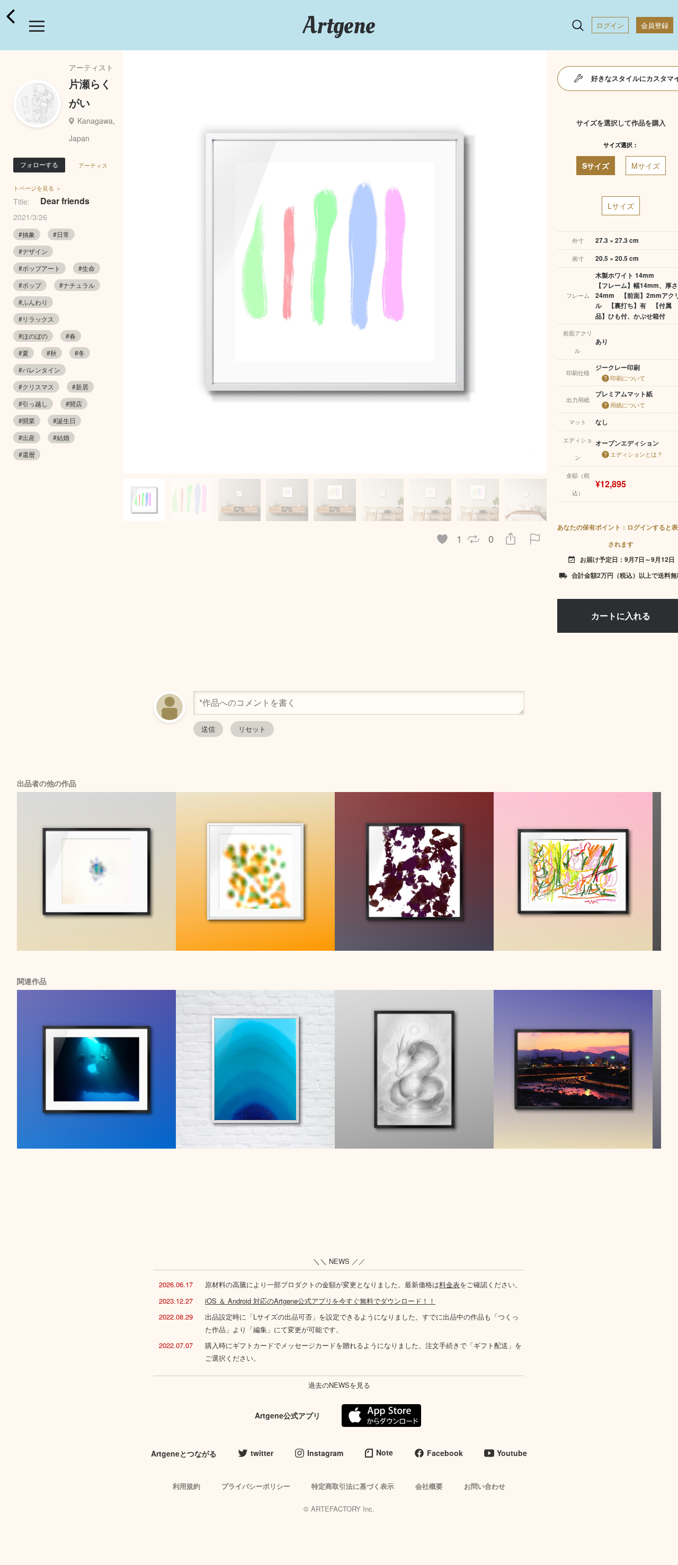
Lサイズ (621, 206)
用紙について (627, 405)
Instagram (325, 1453)
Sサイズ (595, 165)
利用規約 (186, 1486)
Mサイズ (645, 165)
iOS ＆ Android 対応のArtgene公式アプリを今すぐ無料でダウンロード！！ (320, 1301)
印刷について (627, 378)
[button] (534, 262)
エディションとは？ (636, 454)
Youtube (512, 1453)
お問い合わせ (484, 1486)
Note (384, 1452)
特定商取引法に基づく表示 (352, 1486)
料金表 (449, 1284)
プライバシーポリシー (255, 1486)
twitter (262, 1453)
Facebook (445, 1453)
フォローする (39, 164)
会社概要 (429, 1486)
